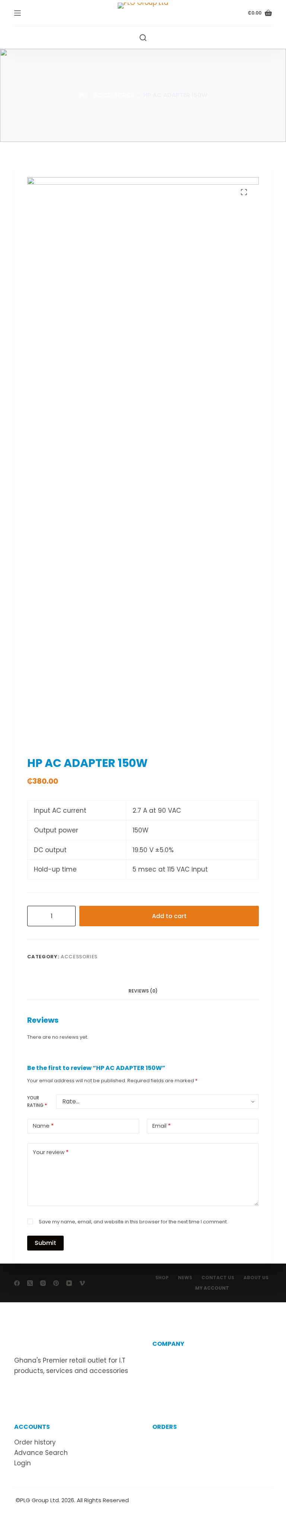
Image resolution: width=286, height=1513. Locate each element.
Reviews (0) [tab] (143, 991)
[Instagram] (43, 1283)
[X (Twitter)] (30, 1283)
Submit (45, 1243)
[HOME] (82, 95)
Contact (165, 1369)
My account (212, 1288)
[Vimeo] (82, 1283)
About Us (256, 1278)
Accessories (79, 956)
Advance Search (41, 1452)
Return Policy (173, 1452)
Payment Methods (182, 1463)
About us (166, 1359)
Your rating (37, 1101)
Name (43, 1126)
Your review (51, 1152)
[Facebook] (17, 1283)
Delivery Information (184, 1442)
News (185, 1278)
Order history (35, 1442)
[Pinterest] (56, 1283)
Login (22, 1463)
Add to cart (169, 916)
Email (161, 1126)
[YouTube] (69, 1283)
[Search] (143, 37)
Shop (162, 1278)
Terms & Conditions (184, 1380)
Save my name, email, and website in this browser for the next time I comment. (133, 1221)
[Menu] (17, 13)
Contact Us (217, 1278)
